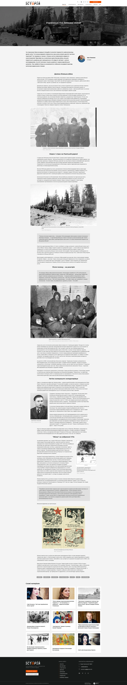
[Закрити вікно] (77, 331)
